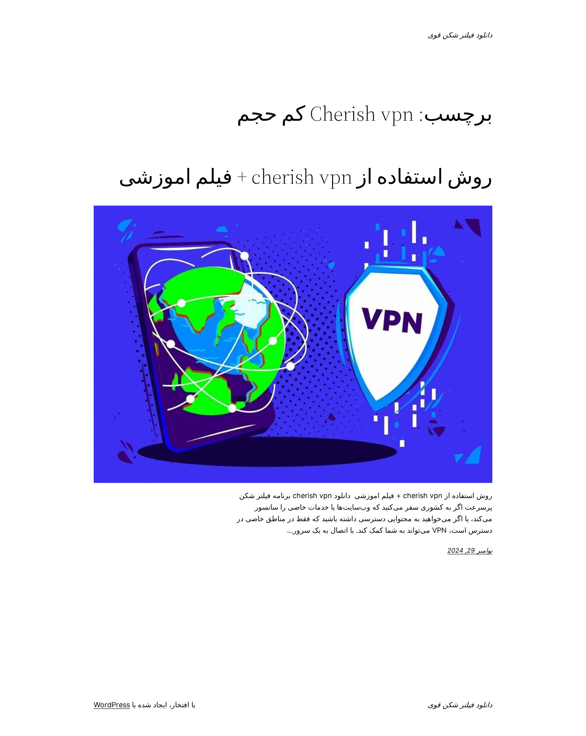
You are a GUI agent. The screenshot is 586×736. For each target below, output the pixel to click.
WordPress (112, 705)
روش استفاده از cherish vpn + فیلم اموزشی (305, 176)
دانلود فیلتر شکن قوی (460, 35)
